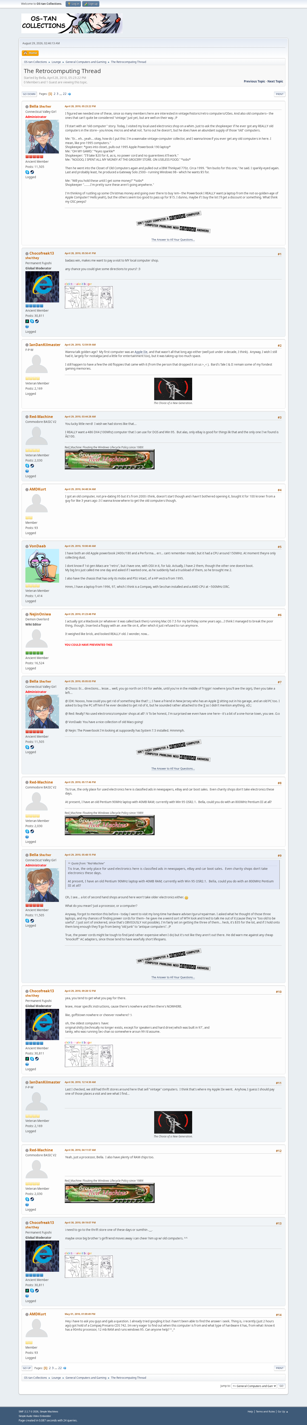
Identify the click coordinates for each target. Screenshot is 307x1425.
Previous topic (254, 81)
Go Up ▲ (283, 1411)
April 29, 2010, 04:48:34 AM (80, 489)
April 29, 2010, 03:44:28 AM (80, 416)
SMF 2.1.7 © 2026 (28, 1411)
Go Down (29, 94)
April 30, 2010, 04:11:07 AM (80, 1150)
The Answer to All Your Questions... (173, 240)
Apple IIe (141, 352)
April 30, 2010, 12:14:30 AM (80, 1082)
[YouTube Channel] (27, 471)
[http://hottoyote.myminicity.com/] (27, 326)
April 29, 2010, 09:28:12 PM (80, 990)
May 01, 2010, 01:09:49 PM (80, 1314)
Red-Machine (41, 416)
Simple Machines (49, 1411)
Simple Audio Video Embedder (35, 1416)
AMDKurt (37, 489)
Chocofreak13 (41, 253)
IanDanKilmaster (44, 344)
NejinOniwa (40, 614)
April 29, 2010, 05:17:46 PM (80, 782)
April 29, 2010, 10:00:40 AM (80, 546)
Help (250, 1411)
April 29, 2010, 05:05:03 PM (80, 681)
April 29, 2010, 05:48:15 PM (80, 854)
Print (279, 94)
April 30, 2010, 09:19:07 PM (80, 1222)
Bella (33, 106)
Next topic (275, 81)
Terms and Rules (265, 1411)
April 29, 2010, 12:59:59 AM (80, 344)
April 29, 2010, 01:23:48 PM (80, 614)
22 (65, 94)
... (61, 94)
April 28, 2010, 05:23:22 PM (80, 106)
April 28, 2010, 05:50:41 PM (80, 253)
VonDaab (37, 546)
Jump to (225, 1385)
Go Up (27, 1368)
